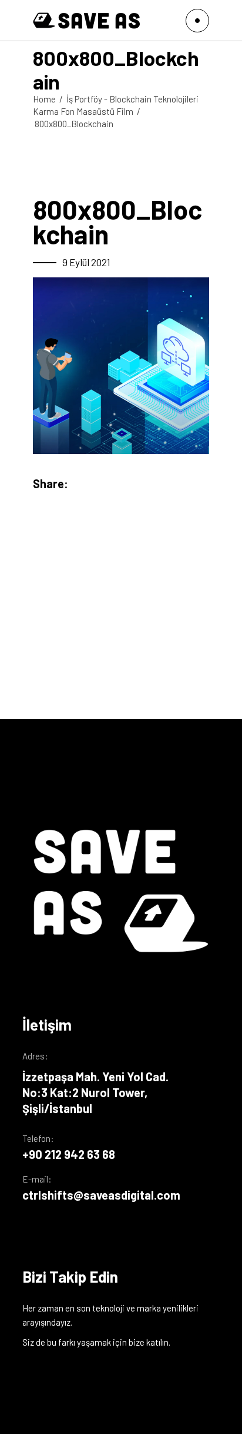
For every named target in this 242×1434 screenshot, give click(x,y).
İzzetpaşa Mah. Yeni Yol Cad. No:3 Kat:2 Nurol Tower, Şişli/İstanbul (95, 1092)
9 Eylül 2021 (86, 262)
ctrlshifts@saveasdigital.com (101, 1195)
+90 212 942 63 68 (68, 1154)
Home (44, 99)
